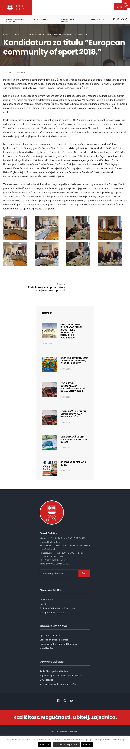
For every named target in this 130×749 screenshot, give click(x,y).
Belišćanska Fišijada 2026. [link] (73, 463)
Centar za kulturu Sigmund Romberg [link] (58, 644)
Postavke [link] (87, 744)
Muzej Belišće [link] (47, 648)
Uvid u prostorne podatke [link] (15, 20)
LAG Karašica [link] (46, 679)
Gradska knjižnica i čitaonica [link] (54, 639)
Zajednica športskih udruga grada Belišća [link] (61, 675)
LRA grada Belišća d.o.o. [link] (52, 612)
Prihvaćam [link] (44, 744)
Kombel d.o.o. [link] (47, 599)
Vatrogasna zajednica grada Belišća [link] (58, 684)
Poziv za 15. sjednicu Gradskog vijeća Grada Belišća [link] (73, 414)
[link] (126, 4)
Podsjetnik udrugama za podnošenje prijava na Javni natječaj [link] (72, 387)
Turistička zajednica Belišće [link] (54, 671)
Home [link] (6, 34)
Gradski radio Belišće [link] (68, 20)
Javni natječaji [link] (96, 19)
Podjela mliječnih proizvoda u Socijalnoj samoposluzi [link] (46, 287)
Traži (84, 573)
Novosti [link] (19, 34)
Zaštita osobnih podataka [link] (64, 732)
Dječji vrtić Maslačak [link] (50, 635)
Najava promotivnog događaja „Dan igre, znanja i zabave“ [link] (74, 360)
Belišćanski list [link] (41, 19)
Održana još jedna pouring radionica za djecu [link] (74, 439)
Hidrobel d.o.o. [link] (47, 604)
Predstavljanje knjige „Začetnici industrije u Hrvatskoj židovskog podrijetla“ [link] (71, 331)
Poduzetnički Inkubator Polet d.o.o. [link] (57, 608)
